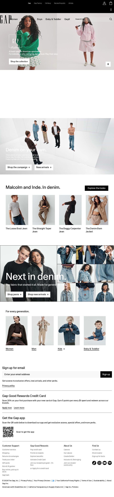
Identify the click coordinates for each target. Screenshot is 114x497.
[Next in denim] (57, 273)
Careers (67, 450)
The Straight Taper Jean (41, 230)
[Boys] (69, 333)
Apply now (7, 408)
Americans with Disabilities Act (14, 487)
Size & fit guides (8, 466)
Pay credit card (36, 450)
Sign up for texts (98, 456)
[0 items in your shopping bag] (111, 3)
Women (14, 19)
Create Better (69, 456)
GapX (67, 19)
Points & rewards (37, 453)
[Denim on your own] (57, 139)
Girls (31, 19)
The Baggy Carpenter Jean (70, 230)
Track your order (8, 460)
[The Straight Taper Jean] (43, 214)
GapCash (5, 475)
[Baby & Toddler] (95, 333)
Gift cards (6, 463)
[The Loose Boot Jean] (17, 214)
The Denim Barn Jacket (94, 230)
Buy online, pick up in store (10, 471)
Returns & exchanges (10, 456)
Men (23, 19)
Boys (39, 19)
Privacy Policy (26, 481)
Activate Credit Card (38, 460)
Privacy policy (8, 386)
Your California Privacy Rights (67, 481)
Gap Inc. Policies (71, 487)
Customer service (9, 450)
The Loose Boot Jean (16, 228)
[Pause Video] (108, 64)
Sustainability (99, 481)
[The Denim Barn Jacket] (97, 214)
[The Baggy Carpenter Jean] (70, 214)
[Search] (110, 19)
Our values (68, 453)
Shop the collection (19, 61)
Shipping (5, 453)
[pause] (111, 9)
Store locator (97, 453)
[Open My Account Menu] (104, 3)
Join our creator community (70, 464)
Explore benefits (36, 456)
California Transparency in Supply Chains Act (45, 487)
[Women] (17, 333)
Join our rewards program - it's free (41, 464)
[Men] (43, 333)
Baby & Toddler (53, 19)
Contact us (96, 450)
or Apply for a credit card (39, 468)
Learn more (19, 408)
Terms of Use (86, 481)
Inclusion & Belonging (72, 460)
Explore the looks (96, 188)
